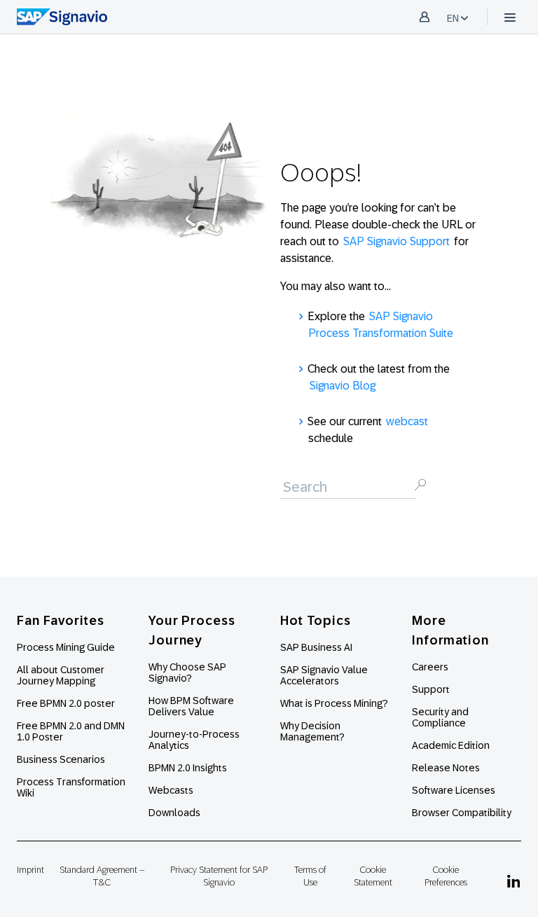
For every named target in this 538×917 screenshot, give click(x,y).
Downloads (174, 812)
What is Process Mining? (334, 703)
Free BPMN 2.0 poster (66, 703)
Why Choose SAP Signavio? (187, 672)
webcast (407, 421)
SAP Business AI (316, 647)
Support (431, 689)
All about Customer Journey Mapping (60, 675)
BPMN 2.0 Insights (188, 767)
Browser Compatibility (461, 812)
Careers (430, 667)
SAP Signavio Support (396, 241)
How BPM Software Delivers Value (191, 706)
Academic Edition (451, 745)
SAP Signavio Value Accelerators (324, 675)
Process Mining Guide (66, 647)
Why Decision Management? (312, 731)
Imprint (30, 869)
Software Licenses (453, 790)
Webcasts (171, 790)
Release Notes (446, 767)
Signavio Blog (342, 386)
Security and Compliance (440, 717)
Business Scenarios (61, 759)
